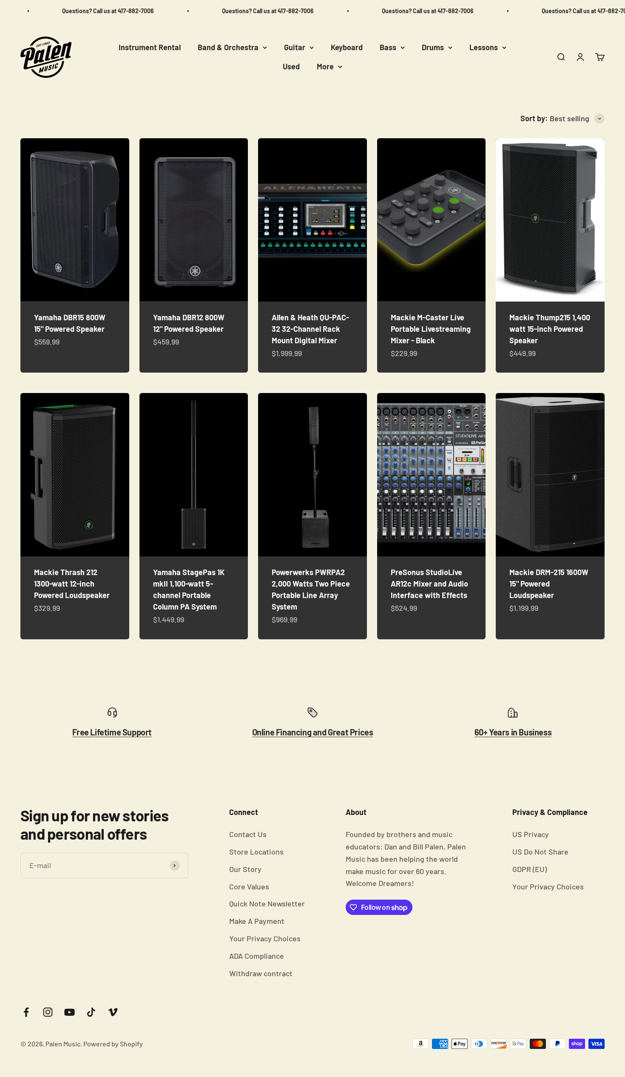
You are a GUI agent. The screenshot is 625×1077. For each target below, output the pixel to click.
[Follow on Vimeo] (113, 1012)
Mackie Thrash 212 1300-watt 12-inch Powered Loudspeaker (72, 583)
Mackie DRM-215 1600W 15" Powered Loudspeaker (548, 583)
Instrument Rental (150, 47)
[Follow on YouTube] (69, 1012)
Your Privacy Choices (265, 938)
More (325, 66)
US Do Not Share (540, 851)
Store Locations (256, 851)
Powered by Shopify (113, 1044)
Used (291, 66)
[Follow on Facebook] (26, 1012)
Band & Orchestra (228, 47)
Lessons (483, 47)
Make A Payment (256, 921)
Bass (388, 47)
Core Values (249, 886)
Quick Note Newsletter (267, 903)
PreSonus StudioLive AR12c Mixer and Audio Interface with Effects (429, 583)
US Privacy (530, 834)
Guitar (294, 47)
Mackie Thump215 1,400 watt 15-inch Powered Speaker (549, 329)
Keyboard (347, 47)
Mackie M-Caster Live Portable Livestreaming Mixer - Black (431, 329)
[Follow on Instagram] (48, 1012)
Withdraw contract (261, 973)
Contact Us (248, 834)
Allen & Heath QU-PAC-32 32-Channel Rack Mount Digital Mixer (310, 329)
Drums (433, 47)
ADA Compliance (256, 955)
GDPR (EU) (529, 869)
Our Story (245, 869)
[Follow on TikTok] (91, 1012)
